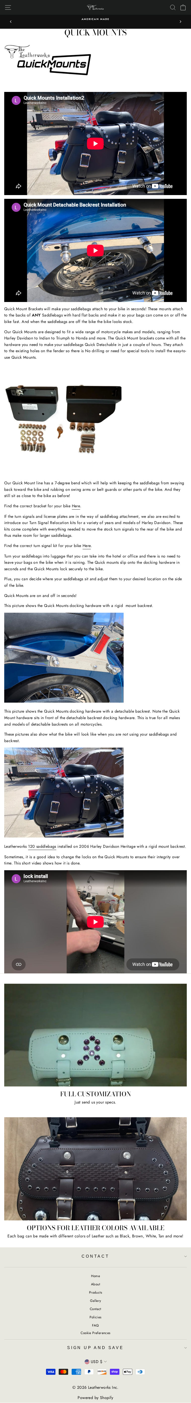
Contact (95, 1256)
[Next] (180, 21)
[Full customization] (95, 1035)
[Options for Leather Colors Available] (95, 1168)
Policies (95, 1317)
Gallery (95, 1300)
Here (76, 506)
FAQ (95, 1325)
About (95, 1284)
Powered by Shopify (95, 1398)
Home (95, 1275)
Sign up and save (95, 1348)
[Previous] (11, 21)
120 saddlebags (42, 846)
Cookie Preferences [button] (95, 1332)
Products (95, 1292)
